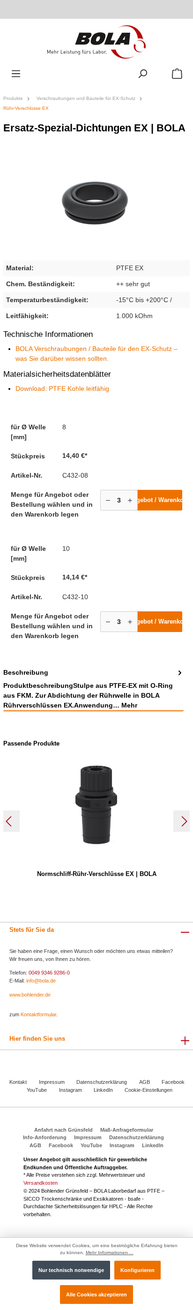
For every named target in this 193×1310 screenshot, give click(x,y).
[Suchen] (142, 74)
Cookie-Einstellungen (148, 1090)
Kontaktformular (38, 1014)
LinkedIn (103, 1090)
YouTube (37, 1090)
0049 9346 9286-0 (49, 972)
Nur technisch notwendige (71, 1270)
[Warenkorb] (177, 74)
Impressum (52, 1082)
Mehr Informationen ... (110, 1252)
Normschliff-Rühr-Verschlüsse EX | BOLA (96, 873)
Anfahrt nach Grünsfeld (63, 1130)
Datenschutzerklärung (101, 1082)
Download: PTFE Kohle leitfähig (62, 388)
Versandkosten (40, 1183)
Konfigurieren (137, 1270)
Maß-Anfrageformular (126, 1130)
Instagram (70, 1090)
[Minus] (108, 500)
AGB (144, 1082)
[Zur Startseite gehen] (96, 41)
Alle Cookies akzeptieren (96, 1294)
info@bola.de (41, 980)
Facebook (173, 1082)
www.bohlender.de (30, 995)
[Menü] (16, 74)
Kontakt (18, 1082)
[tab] (93, 689)
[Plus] (130, 500)
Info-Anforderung (45, 1137)
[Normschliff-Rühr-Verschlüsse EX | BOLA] (96, 805)
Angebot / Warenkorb (155, 499)
